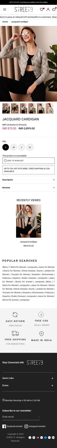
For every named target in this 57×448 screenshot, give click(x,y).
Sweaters (36, 274)
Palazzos (6, 278)
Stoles (24, 278)
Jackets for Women (45, 289)
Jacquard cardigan (19, 22)
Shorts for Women (11, 271)
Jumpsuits (32, 267)
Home (5, 22)
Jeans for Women (47, 267)
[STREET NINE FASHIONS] (23, 9)
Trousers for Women (20, 274)
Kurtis (40, 271)
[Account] (47, 9)
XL (30, 147)
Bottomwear (47, 274)
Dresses (32, 278)
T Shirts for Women (17, 267)
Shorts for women (23, 281)
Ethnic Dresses (28, 271)
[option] (28, 64)
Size (4, 141)
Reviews (6, 187)
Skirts (4, 267)
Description (7, 180)
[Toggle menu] (4, 9)
